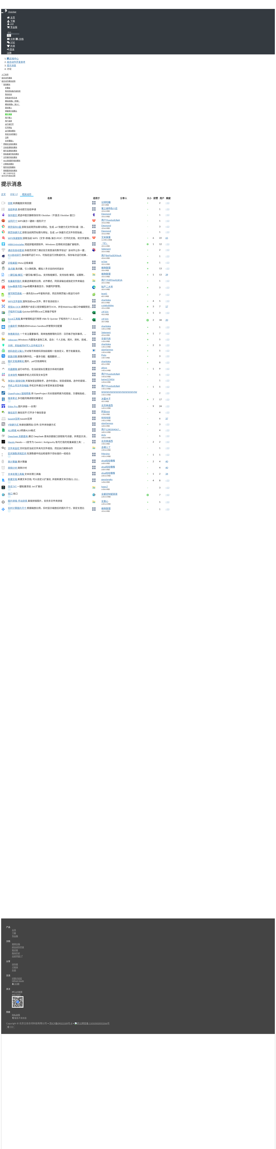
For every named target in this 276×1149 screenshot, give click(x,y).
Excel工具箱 (14, 319)
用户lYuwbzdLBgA (110, 220)
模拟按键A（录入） (12, 104)
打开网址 (8, 128)
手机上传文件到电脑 (18, 386)
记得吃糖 (106, 202)
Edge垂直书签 (15, 286)
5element (106, 249)
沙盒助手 (13, 326)
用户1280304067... (111, 429)
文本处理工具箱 (16, 474)
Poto (103, 355)
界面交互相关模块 (10, 144)
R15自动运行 (15, 255)
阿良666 (105, 412)
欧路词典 (13, 356)
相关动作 (26, 194)
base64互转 (14, 419)
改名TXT (12, 486)
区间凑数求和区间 (17, 453)
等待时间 (8, 94)
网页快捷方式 (15, 232)
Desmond (106, 214)
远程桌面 (13, 263)
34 (166, 474)
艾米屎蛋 (106, 237)
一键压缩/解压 (15, 275)
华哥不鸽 (106, 339)
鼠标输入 (8, 108)
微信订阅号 (16, 995)
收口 (10, 494)
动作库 (15, 964)
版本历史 (16, 953)
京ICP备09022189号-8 (60, 1023)
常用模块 (6, 84)
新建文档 (13, 479)
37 (166, 418)
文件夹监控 (14, 448)
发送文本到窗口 (11, 134)
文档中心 (14, 59)
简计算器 (13, 462)
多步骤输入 (9, 141)
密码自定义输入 (16, 351)
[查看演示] (9, 258)
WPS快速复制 (15, 238)
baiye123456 (107, 379)
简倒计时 (13, 468)
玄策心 (104, 501)
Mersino (105, 454)
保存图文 (13, 215)
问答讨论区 (17, 979)
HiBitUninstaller (16, 244)
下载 (12, 21)
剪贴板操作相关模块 (11, 154)
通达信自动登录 (16, 250)
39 (166, 275)
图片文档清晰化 (16, 361)
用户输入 (8, 118)
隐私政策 (16, 1015)
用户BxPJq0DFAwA (111, 255)
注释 (6, 137)
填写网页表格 (15, 293)
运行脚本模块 (10, 131)
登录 (11, 49)
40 (166, 461)
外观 (14, 971)
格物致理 (106, 268)
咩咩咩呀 (106, 418)
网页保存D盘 (15, 227)
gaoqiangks (107, 479)
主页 (12, 18)
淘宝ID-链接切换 (16, 381)
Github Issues (18, 981)
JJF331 (105, 312)
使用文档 (16, 944)
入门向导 (5, 75)
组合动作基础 (7, 78)
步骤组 (7, 88)
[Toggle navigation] (2, 12)
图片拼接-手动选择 (18, 501)
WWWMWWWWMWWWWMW (119, 392)
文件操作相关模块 (10, 157)
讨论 (14, 194)
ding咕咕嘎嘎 (108, 461)
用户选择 (8, 121)
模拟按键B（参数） (12, 101)
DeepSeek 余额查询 (18, 436)
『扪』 (104, 243)
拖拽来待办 (14, 334)
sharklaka (106, 300)
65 (166, 238)
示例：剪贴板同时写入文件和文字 (25, 346)
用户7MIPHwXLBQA (111, 280)
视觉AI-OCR (14, 307)
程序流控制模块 (9, 167)
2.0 (12, 24)
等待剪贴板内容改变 (13, 91)
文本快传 (13, 375)
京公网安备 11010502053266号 (93, 1023)
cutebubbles (107, 305)
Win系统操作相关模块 (11, 161)
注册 (9, 53)
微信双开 (13, 413)
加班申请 (13, 209)
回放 (10, 203)
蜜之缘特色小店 (109, 208)
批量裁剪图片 (15, 281)
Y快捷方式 (13, 425)
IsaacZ (104, 487)
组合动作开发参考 (16, 62)
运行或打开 (9, 124)
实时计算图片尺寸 (17, 508)
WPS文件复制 (15, 301)
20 (166, 320)
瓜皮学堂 (16, 956)
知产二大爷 (107, 287)
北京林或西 (107, 405)
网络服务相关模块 (10, 171)
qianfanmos (107, 350)
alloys (104, 368)
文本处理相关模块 (10, 147)
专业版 (13, 27)
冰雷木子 (106, 399)
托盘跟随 (13, 369)
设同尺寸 (13, 221)
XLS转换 (12, 430)
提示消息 (11, 65)
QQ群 (16, 984)
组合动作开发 (18, 947)
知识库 (15, 950)
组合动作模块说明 (8, 81)
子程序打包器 (15, 312)
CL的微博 (18, 992)
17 (166, 306)
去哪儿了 (106, 447)
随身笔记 (13, 398)
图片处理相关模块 (10, 151)
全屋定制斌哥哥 (109, 494)
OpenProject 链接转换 (19, 393)
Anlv (103, 435)
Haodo (11, 442)
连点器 (11, 269)
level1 (104, 294)
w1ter (104, 261)
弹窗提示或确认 (11, 111)
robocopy (13, 340)
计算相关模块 (8, 164)
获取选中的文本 (11, 98)
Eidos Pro (13, 406)
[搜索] (9, 35)
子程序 (15, 968)
